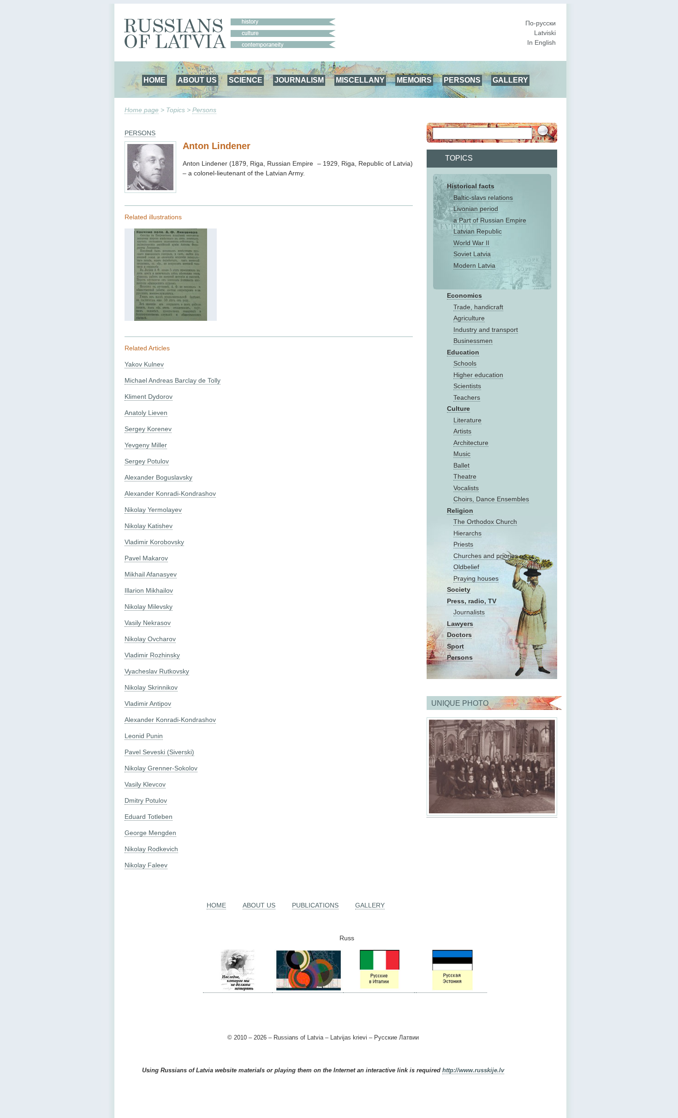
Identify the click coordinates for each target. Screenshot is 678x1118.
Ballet (461, 465)
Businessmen (473, 340)
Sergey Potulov (147, 461)
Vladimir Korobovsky (154, 542)
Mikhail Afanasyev (151, 574)
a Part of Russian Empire (489, 220)
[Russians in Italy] (378, 989)
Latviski (545, 32)
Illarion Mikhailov (149, 590)
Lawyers (460, 623)
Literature (467, 420)
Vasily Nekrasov (148, 622)
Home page (142, 110)
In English (541, 42)
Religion (460, 510)
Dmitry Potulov (146, 800)
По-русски (540, 23)
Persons (204, 110)
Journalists (469, 612)
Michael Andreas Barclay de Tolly (172, 380)
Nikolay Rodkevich (151, 849)
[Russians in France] (415, 989)
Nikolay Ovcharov (150, 639)
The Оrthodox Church (485, 521)
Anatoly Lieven (146, 412)
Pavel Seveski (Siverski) (159, 752)
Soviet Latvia (472, 254)
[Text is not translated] (170, 318)
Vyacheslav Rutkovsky (157, 671)
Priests (463, 544)
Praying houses (476, 578)
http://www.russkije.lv (473, 1070)
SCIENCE (245, 80)
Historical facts (470, 186)
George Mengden (150, 832)
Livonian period (475, 208)
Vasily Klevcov (145, 784)
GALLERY (510, 80)
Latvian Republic (477, 231)
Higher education (478, 375)
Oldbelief (466, 567)
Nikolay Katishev (148, 525)
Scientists (467, 386)
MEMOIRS (414, 80)
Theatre (464, 476)
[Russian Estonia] (451, 989)
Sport (455, 646)
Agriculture (469, 318)
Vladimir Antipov (148, 703)
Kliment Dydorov (148, 396)
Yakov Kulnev (144, 364)
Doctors (459, 634)
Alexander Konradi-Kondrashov (170, 493)
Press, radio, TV (471, 601)
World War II (471, 242)
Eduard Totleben (148, 816)
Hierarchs (467, 533)
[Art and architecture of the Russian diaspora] (307, 989)
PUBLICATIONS (315, 905)
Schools (464, 363)
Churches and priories (485, 555)
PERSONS (462, 80)
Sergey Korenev (148, 429)
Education (463, 352)
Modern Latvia (474, 265)
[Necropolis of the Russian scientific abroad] (237, 989)
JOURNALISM (299, 80)
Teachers (466, 397)
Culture (458, 408)
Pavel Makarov (146, 558)
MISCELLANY (360, 80)
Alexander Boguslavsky (158, 477)
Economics (464, 295)
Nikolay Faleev (146, 865)
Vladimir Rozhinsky (152, 655)
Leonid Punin (144, 735)
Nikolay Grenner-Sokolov (161, 768)
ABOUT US (197, 80)
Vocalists (466, 488)
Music (461, 453)
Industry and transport (485, 329)
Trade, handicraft (478, 307)
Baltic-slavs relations (483, 197)
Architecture (470, 442)
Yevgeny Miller (146, 445)
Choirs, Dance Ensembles (491, 499)
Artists (462, 431)
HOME (154, 80)
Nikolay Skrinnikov (151, 687)
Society (458, 589)
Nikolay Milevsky (148, 606)
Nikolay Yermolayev (153, 509)
